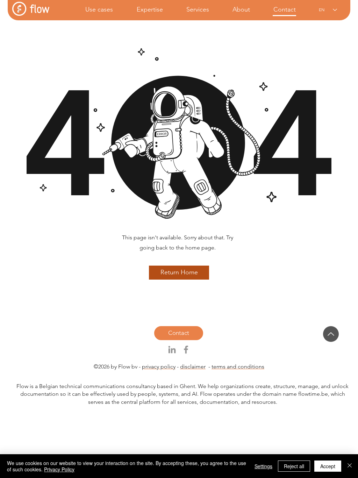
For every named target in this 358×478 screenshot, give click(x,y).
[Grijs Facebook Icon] (186, 349)
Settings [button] (263, 466)
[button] (92, 9)
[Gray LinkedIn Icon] (172, 349)
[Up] (331, 334)
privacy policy (159, 366)
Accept (327, 466)
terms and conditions (238, 366)
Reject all (294, 466)
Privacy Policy (59, 469)
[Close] (349, 466)
